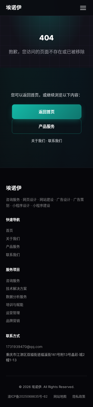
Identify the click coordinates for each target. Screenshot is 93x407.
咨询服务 (13, 280)
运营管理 (13, 313)
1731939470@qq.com (24, 346)
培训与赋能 (14, 304)
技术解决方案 (16, 288)
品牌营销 (13, 320)
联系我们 (55, 140)
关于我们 (38, 140)
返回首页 (47, 111)
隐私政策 (78, 396)
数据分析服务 (16, 296)
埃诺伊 (14, 7)
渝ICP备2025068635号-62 (28, 396)
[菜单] (83, 8)
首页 (9, 230)
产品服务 (47, 126)
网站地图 (60, 396)
